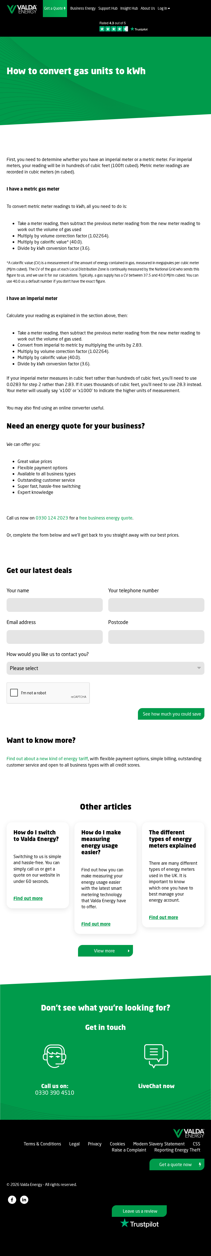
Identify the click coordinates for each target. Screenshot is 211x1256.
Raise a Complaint (129, 1150)
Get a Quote (54, 8)
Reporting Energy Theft (177, 1150)
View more (104, 951)
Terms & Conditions (42, 1144)
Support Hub (108, 8)
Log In (163, 8)
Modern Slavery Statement (159, 1144)
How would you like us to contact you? (48, 654)
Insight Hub (129, 8)
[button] (105, 668)
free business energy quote (105, 518)
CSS (196, 1144)
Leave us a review (140, 1211)
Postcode (118, 622)
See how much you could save (172, 714)
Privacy (95, 1144)
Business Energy (83, 8)
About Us (148, 8)
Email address (21, 622)
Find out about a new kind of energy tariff (47, 759)
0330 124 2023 (52, 518)
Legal (74, 1144)
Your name (18, 590)
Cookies (117, 1144)
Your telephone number (133, 590)
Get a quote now (175, 1164)
